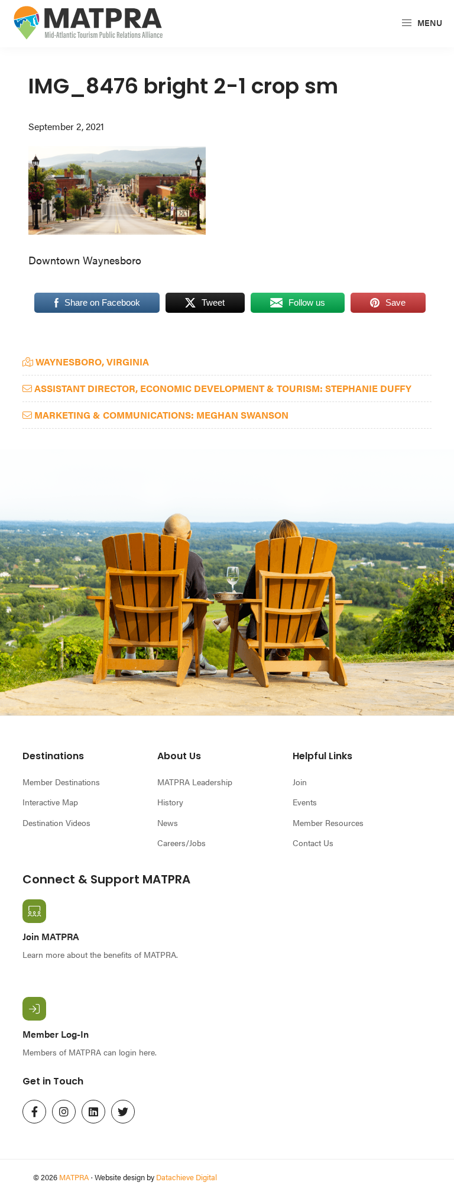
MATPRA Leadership (194, 782)
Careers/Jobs (181, 843)
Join (300, 782)
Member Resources (328, 822)
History (170, 802)
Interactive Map (50, 802)
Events (305, 802)
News (167, 822)
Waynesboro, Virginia (91, 361)
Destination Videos (56, 822)
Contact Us (313, 843)
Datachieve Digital (186, 1177)
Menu (429, 22)
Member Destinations (61, 782)
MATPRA (74, 1177)
